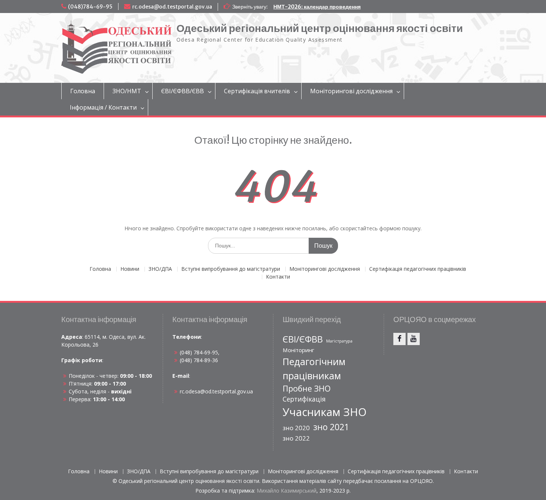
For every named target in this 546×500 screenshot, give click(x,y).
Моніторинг (298, 350)
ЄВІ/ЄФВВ (303, 339)
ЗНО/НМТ (127, 91)
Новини (129, 269)
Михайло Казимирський (286, 490)
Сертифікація (304, 399)
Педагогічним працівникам (314, 368)
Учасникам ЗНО (325, 412)
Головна (82, 91)
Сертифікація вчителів (257, 91)
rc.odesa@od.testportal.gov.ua (172, 6)
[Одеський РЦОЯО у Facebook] (399, 339)
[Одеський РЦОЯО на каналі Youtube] (413, 339)
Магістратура (339, 341)
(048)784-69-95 (90, 6)
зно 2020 (296, 427)
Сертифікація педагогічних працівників (417, 269)
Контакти (278, 277)
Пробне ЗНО (307, 388)
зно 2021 (331, 427)
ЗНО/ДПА (160, 269)
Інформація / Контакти (103, 107)
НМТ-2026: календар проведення (317, 6)
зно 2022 (296, 438)
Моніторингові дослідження (351, 91)
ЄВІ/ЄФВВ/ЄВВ (182, 91)
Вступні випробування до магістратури (230, 269)
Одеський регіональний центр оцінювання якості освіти (319, 28)
